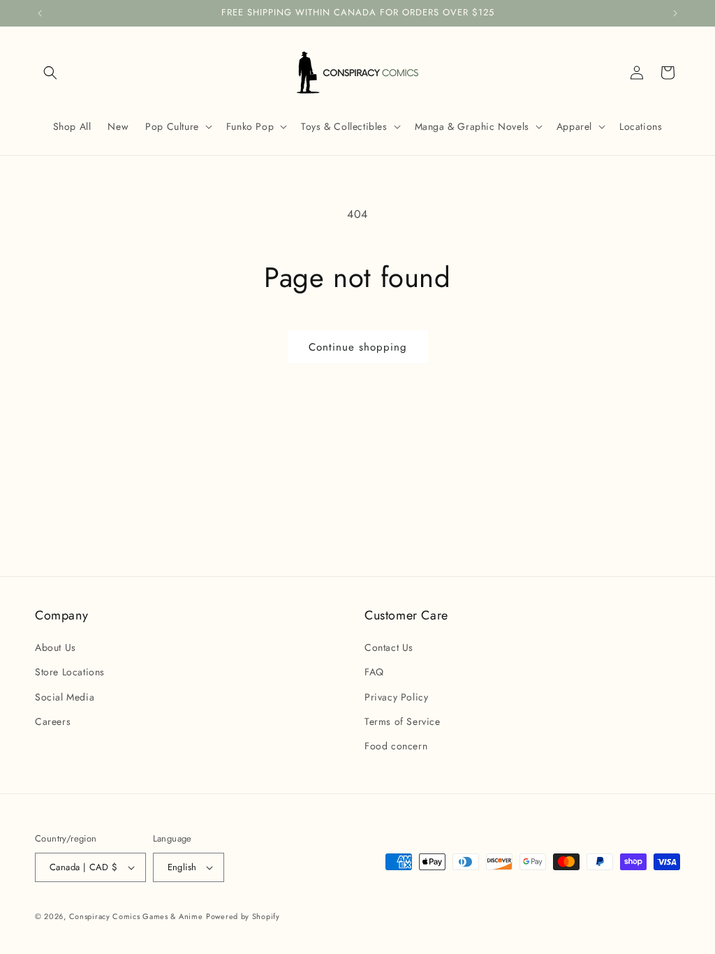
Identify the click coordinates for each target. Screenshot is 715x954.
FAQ (374, 672)
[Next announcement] (675, 13)
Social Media (64, 697)
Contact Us (388, 647)
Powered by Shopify (243, 916)
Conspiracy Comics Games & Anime (136, 916)
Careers (53, 721)
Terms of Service (402, 721)
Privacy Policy (396, 697)
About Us (55, 647)
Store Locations (70, 672)
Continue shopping (358, 347)
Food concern (395, 746)
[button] (50, 72)
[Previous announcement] (39, 13)
